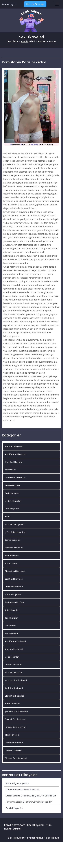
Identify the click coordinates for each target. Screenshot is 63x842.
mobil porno (11, 563)
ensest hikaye (35, 838)
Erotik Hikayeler (12, 493)
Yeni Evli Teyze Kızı (14, 808)
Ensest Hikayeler (12, 485)
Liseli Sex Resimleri (14, 688)
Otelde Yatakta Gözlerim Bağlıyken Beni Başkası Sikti (31, 795)
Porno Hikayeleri (13, 594)
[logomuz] (31, 21)
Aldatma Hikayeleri (14, 446)
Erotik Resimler (12, 657)
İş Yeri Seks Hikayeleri (15, 532)
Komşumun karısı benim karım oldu (23, 789)
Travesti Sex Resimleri (15, 719)
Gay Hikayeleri (12, 508)
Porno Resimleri (12, 703)
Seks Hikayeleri (12, 610)
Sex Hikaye (52, 838)
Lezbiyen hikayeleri (14, 547)
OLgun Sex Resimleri (14, 696)
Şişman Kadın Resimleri (16, 711)
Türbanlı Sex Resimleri (15, 727)
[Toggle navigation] (57, 4)
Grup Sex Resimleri (14, 672)
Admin (24, 41)
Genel (8, 516)
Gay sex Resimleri (13, 664)
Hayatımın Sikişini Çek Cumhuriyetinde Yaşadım (29, 802)
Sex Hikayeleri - (17, 838)
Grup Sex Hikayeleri (14, 524)
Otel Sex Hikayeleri (14, 586)
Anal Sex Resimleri (14, 649)
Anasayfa (9, 4)
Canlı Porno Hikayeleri (15, 477)
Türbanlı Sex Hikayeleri (16, 758)
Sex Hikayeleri (11, 618)
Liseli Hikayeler (12, 555)
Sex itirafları (10, 625)
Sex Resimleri (11, 633)
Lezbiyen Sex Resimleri (16, 680)
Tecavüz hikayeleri (14, 742)
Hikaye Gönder (35, 4)
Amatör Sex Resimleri (15, 641)
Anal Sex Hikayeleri (14, 462)
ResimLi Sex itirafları (14, 602)
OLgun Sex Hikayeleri (15, 571)
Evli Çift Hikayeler (13, 501)
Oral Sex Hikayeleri (14, 579)
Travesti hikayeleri (13, 750)
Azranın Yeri (10, 469)
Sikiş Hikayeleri (12, 735)
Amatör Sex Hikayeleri (15, 454)
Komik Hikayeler (12, 540)
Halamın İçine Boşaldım (17, 783)
